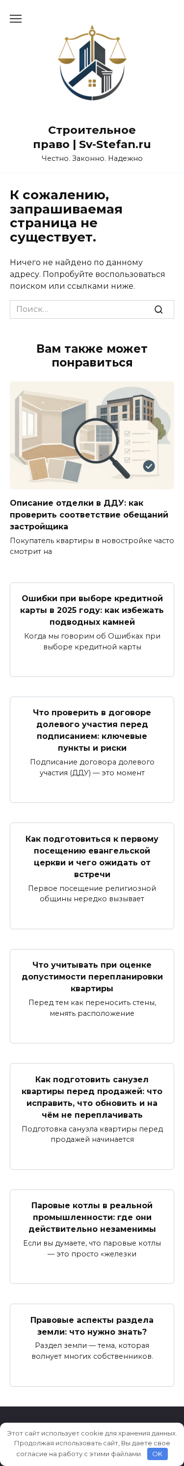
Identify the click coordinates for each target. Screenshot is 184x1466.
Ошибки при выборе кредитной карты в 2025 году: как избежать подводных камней (92, 610)
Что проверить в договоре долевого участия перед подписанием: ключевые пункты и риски (92, 730)
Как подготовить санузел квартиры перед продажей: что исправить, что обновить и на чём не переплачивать (92, 1096)
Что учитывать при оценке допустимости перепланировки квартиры (92, 976)
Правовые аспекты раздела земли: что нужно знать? (92, 1325)
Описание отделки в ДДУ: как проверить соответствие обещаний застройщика (89, 514)
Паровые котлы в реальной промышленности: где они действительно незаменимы (92, 1217)
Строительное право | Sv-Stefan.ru (92, 137)
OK (157, 1454)
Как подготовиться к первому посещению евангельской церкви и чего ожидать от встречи (92, 856)
